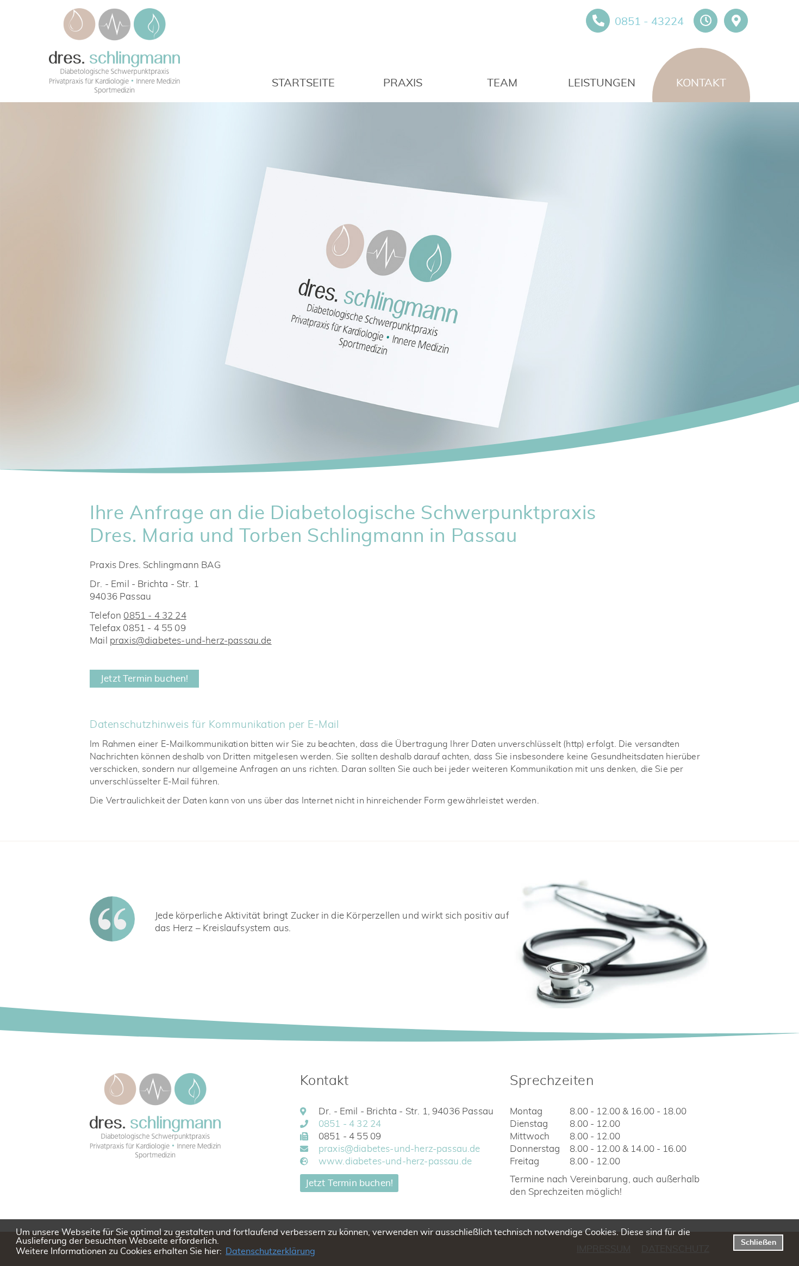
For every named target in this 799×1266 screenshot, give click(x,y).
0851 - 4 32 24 (154, 615)
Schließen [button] (758, 1242)
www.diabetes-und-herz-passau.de (395, 1161)
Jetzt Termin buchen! (144, 678)
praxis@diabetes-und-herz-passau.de (191, 640)
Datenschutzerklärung (270, 1251)
